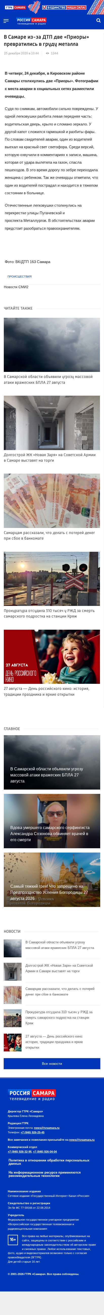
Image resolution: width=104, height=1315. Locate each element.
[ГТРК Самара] (31, 21)
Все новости (52, 1064)
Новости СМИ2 (16, 287)
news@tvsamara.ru (47, 1127)
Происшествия (20, 276)
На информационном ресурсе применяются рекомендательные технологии (45, 1174)
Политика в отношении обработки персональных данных (49, 1161)
